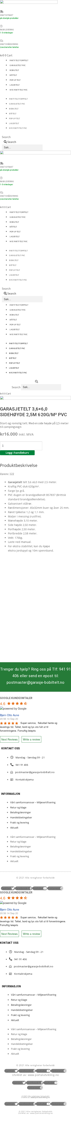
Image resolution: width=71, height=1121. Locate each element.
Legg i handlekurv (17, 452)
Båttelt (13, 75)
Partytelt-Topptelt (19, 60)
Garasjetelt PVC (18, 65)
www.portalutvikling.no (43, 1075)
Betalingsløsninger (20, 812)
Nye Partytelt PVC (19, 90)
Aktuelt (14, 827)
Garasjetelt (15, 482)
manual (26, 542)
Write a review (31, 739)
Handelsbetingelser (21, 817)
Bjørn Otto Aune (9, 715)
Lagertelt (15, 85)
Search (6, 137)
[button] (36, 381)
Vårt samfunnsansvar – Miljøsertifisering (32, 802)
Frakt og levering (19, 822)
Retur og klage (18, 807)
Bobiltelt (14, 70)
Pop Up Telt (15, 80)
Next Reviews (9, 739)
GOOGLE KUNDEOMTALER (16, 698)
